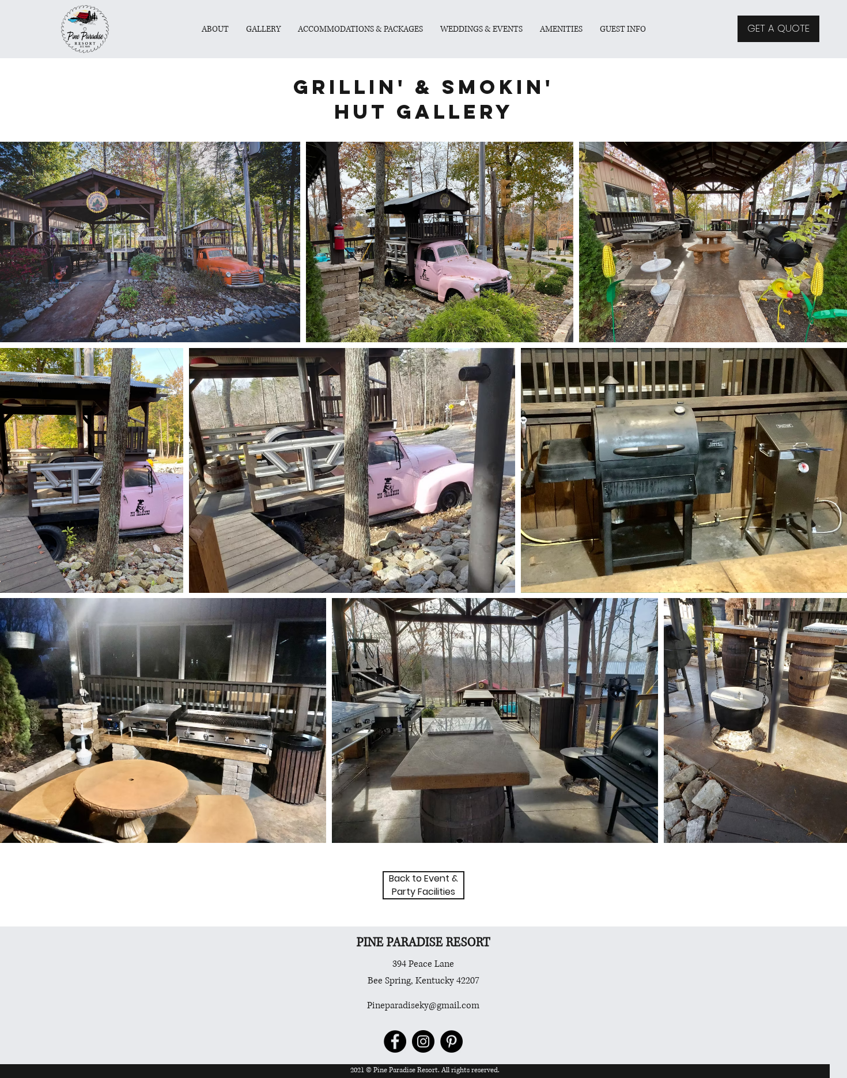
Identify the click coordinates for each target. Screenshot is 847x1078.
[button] (360, 29)
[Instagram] (423, 1041)
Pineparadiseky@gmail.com (423, 1005)
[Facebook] (395, 1041)
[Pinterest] (451, 1041)
